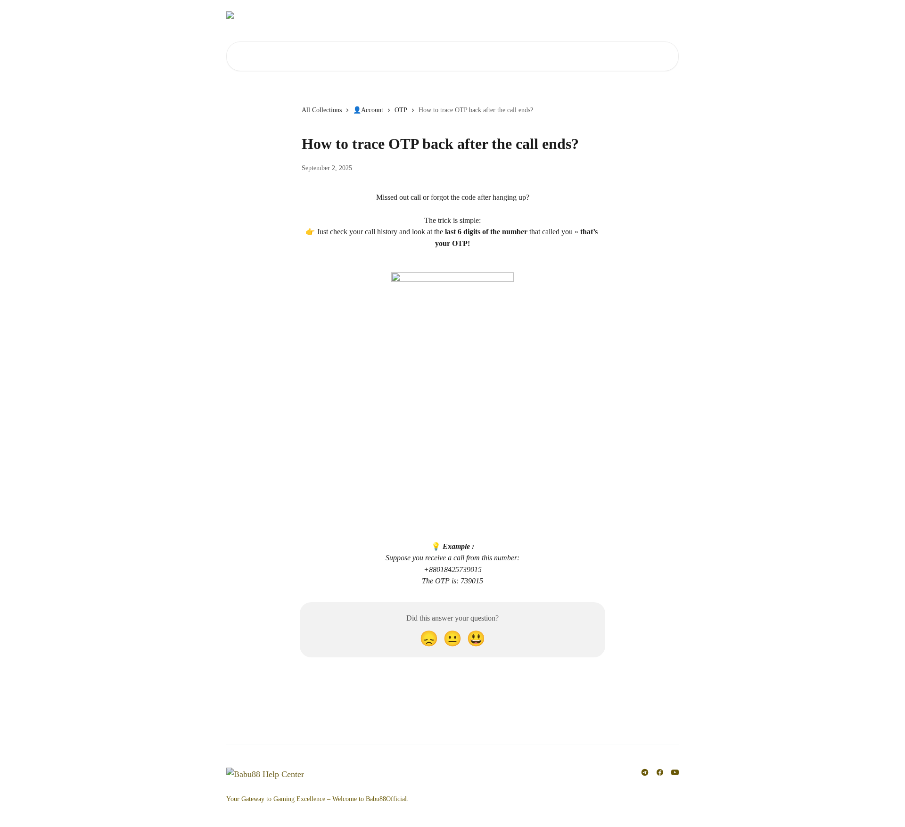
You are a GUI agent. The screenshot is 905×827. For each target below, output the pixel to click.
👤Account (368, 110)
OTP (401, 110)
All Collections (322, 110)
